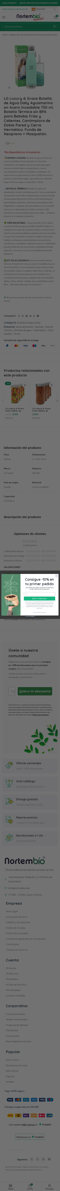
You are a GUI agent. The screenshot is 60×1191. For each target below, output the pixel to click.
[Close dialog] (56, 575)
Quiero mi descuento (39, 598)
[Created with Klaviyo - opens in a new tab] (30, 616)
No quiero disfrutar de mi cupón (39, 612)
